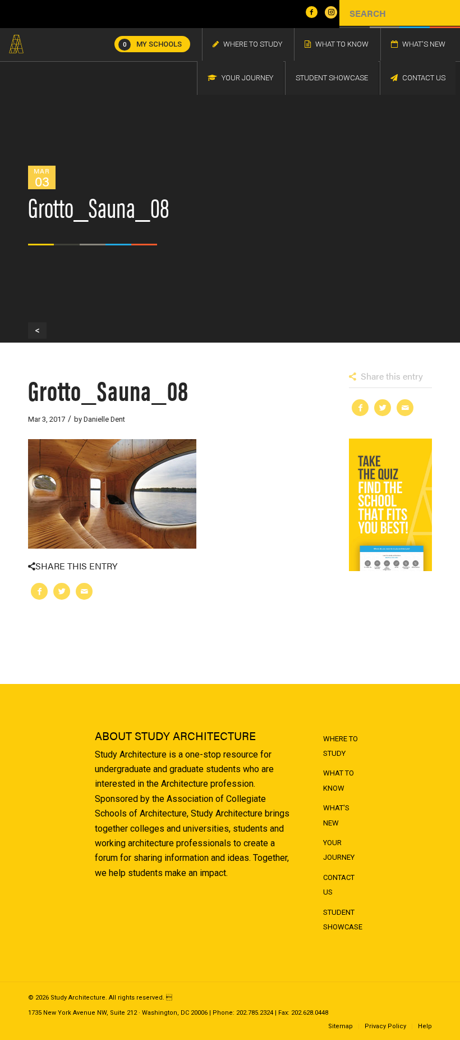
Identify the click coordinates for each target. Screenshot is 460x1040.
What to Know (338, 780)
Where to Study (340, 746)
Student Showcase (342, 919)
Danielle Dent (104, 419)
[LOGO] (16, 44)
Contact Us (339, 884)
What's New (336, 815)
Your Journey (339, 849)
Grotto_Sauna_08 (108, 389)
